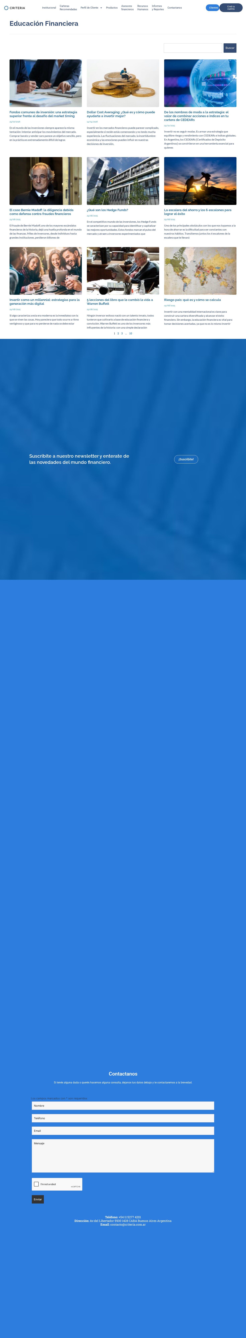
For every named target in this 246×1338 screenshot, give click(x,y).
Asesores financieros (127, 8)
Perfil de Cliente (89, 7)
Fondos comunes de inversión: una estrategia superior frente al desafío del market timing (43, 114)
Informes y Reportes (158, 8)
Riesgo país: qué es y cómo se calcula (192, 300)
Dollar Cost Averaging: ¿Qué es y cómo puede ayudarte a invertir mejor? (121, 114)
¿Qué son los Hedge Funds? (107, 210)
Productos (112, 7)
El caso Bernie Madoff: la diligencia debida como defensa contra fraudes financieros (41, 212)
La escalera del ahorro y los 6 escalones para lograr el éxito (197, 212)
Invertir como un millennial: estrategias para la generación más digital (45, 302)
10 (130, 333)
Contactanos (175, 7)
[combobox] (193, 48)
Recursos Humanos (142, 8)
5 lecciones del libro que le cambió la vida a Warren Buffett (120, 302)
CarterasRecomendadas (68, 8)
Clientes (213, 7)
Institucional (49, 7)
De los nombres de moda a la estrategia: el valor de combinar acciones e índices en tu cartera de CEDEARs (196, 116)
